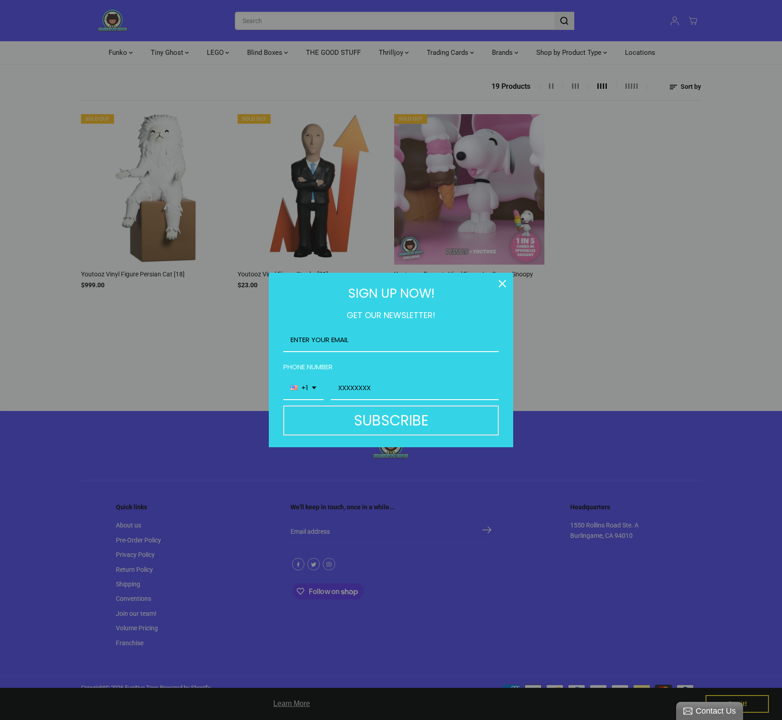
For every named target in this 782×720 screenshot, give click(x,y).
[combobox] (303, 388)
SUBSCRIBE (391, 420)
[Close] (502, 284)
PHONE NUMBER (308, 367)
